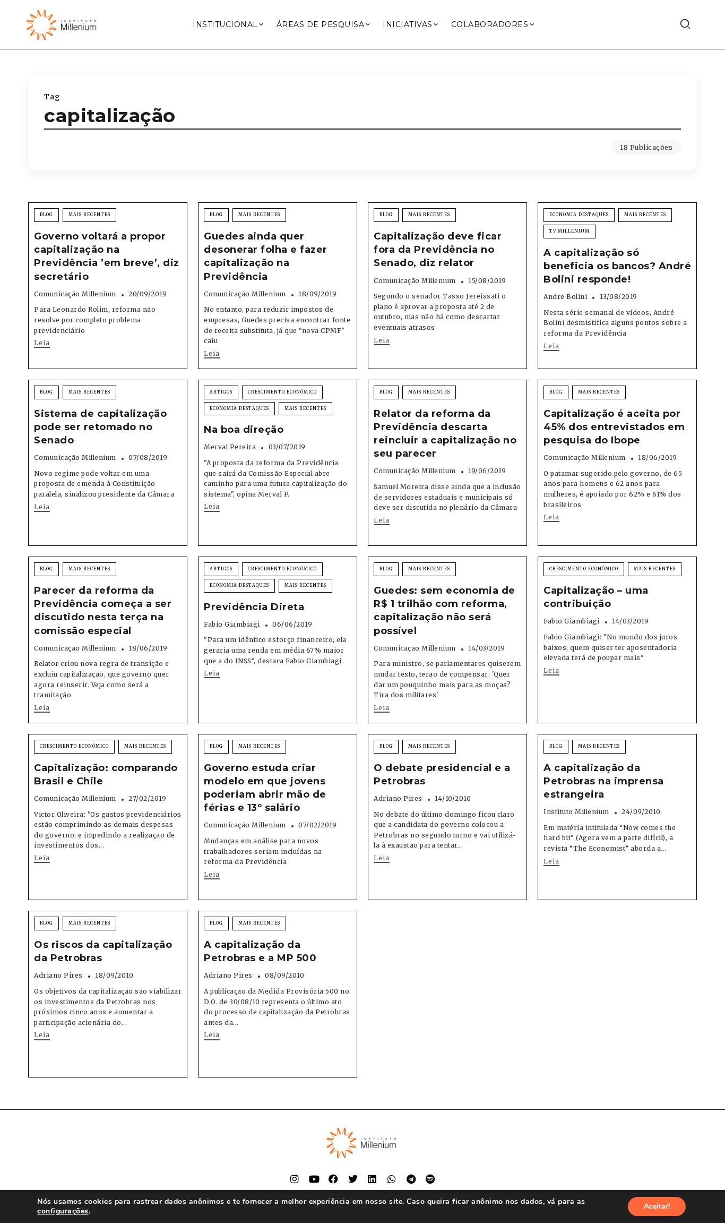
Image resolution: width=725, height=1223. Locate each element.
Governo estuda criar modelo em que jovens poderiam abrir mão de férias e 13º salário (265, 788)
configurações (63, 1211)
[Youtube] (314, 1178)
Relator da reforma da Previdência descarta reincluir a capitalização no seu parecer (445, 434)
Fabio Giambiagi (232, 624)
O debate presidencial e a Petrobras (442, 774)
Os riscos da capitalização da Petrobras (103, 951)
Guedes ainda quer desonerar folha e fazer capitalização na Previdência (265, 256)
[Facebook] (333, 1178)
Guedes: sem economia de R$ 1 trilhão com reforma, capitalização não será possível (444, 611)
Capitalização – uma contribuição (596, 597)
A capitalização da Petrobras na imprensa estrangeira (603, 781)
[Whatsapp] (391, 1178)
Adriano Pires (398, 798)
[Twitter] (352, 1178)
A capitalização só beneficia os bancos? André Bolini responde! (617, 266)
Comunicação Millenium (75, 294)
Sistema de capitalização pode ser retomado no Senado (100, 427)
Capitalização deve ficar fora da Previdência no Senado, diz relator (438, 249)
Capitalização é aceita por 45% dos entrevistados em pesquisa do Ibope (614, 427)
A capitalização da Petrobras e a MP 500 (260, 951)
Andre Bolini (565, 297)
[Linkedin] (372, 1178)
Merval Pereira (230, 447)
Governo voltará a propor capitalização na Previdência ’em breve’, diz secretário (106, 256)
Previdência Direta (254, 607)
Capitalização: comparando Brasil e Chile (106, 774)
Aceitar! (657, 1206)
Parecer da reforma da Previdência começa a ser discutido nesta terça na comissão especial (102, 611)
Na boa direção (243, 429)
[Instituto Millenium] (62, 24)
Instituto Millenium (576, 812)
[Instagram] (294, 1178)
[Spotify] (430, 1178)
